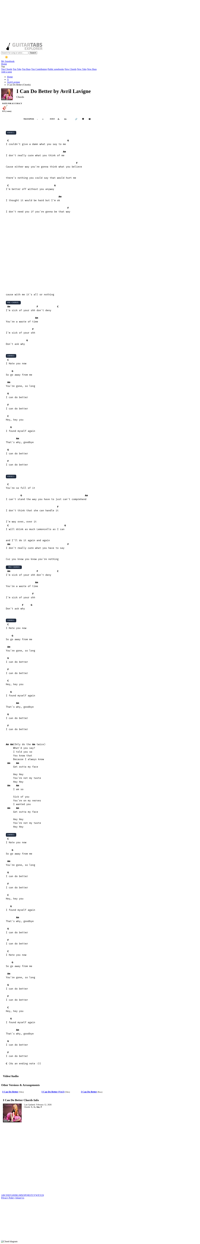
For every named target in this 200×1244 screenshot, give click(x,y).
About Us (19, 1198)
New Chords (70, 69)
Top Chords (6, 69)
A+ (65, 119)
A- (59, 119)
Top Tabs (17, 69)
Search (33, 53)
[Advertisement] (89, 21)
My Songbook (7, 61)
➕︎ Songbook (11, 119)
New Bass (92, 69)
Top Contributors (39, 69)
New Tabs (82, 69)
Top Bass (26, 69)
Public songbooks (56, 69)
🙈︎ (90, 119)
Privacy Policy (8, 1198)
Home (4, 64)
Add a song (6, 72)
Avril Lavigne (13, 82)
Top (3, 66)
